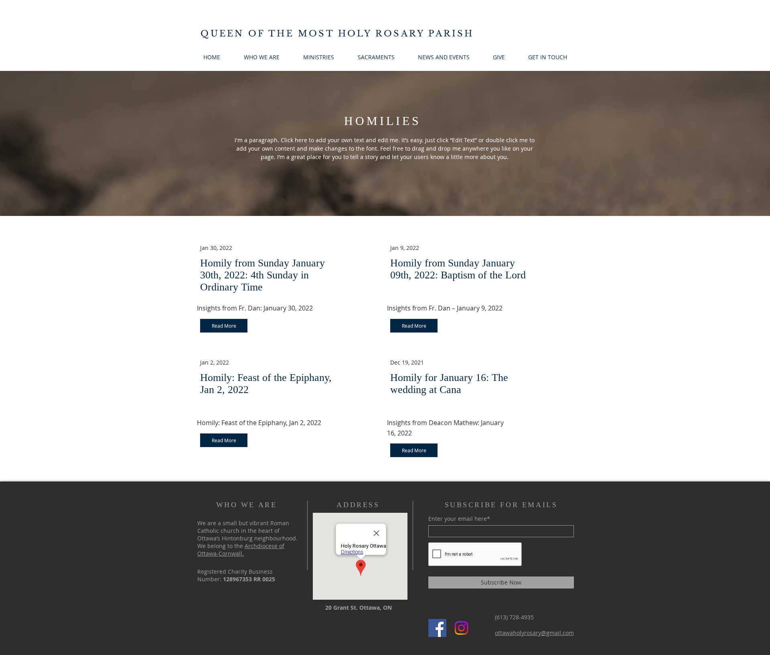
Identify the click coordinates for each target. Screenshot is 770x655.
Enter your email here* (459, 519)
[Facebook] (437, 628)
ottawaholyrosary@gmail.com (534, 633)
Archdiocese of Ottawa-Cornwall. (240, 549)
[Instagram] (461, 628)
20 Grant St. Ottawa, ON (358, 607)
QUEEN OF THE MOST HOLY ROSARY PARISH (337, 33)
